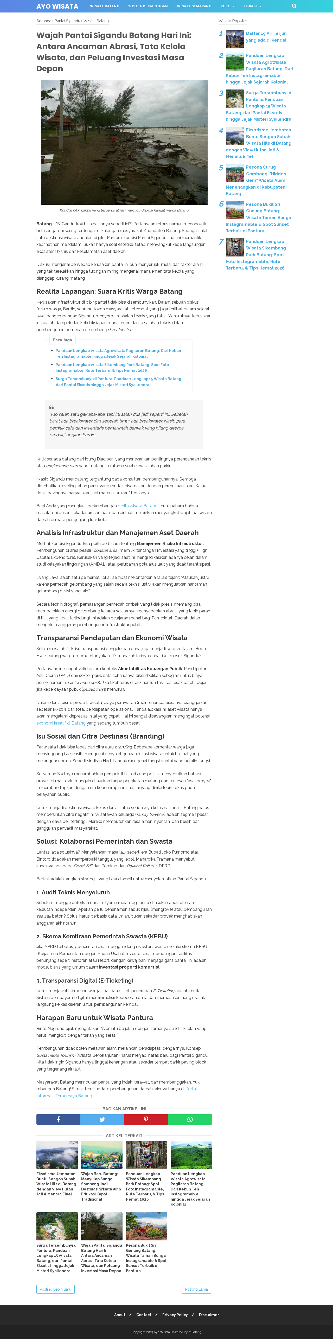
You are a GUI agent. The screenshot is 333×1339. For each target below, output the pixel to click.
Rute (225, 6)
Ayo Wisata (57, 6)
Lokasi (250, 6)
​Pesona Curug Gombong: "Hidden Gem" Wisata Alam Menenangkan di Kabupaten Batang (256, 180)
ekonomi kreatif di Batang (61, 723)
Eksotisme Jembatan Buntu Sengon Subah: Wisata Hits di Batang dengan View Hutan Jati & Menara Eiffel (56, 1184)
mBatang (195, 1332)
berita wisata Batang (137, 505)
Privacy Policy (175, 1315)
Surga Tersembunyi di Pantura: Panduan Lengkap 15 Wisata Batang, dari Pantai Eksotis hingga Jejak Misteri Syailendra (119, 382)
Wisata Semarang (194, 6)
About (119, 1315)
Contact (143, 1315)
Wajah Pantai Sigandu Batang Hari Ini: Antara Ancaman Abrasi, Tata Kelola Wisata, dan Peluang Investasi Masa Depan (101, 1258)
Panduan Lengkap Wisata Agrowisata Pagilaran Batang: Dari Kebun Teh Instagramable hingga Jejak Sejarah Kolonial (118, 353)
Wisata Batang (104, 6)
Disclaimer (209, 1315)
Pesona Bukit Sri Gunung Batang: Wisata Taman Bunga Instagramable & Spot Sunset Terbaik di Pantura (146, 1258)
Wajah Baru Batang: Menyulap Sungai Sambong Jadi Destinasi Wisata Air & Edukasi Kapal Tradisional (101, 1186)
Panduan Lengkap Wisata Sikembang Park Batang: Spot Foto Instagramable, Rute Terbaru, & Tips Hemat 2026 (112, 368)
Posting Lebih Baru (55, 1289)
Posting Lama (196, 1289)
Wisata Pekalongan (148, 6)
